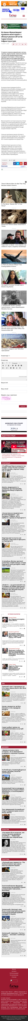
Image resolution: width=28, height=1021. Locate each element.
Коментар (4, 360)
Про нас (14, 969)
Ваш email (4, 389)
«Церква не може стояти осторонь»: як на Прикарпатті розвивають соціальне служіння (13, 751)
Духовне (5, 747)
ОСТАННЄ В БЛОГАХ (14, 614)
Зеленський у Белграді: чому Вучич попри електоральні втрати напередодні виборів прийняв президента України (13, 911)
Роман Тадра (12, 664)
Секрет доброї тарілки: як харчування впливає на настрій (12, 728)
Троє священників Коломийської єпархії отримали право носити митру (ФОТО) (13, 810)
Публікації (6, 463)
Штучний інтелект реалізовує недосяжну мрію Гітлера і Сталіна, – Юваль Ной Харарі (17, 635)
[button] (3, 363)
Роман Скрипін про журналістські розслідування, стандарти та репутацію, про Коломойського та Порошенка (13, 455)
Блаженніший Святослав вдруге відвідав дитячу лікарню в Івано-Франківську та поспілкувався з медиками (13, 790)
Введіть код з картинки (9, 395)
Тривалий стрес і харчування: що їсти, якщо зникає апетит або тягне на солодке (14, 688)
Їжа (3, 684)
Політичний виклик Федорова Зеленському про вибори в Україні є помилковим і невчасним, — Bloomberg (14, 888)
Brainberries (14, 187)
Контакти (14, 971)
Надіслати (23, 406)
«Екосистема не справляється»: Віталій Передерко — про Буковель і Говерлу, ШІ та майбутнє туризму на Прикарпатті (14, 515)
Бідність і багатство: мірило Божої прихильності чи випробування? (16, 668)
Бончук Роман (12, 617)
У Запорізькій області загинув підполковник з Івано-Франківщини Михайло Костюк (12, 307)
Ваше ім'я (4, 383)
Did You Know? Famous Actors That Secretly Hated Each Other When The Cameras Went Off (12, 328)
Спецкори (14, 977)
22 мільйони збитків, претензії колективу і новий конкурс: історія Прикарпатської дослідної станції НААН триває (14, 563)
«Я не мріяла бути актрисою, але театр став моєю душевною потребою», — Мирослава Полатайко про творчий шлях (13, 835)
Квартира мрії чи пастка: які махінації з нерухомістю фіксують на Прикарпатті (14, 539)
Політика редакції (14, 973)
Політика (5, 859)
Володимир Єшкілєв (14, 648)
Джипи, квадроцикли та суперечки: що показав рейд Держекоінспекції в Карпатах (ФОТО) (12, 489)
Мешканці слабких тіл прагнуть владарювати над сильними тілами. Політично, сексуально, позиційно (17, 652)
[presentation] (3, 363)
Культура (5, 829)
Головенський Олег (14, 632)
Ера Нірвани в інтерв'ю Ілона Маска (16, 619)
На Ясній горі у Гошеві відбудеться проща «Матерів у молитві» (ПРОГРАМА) (14, 771)
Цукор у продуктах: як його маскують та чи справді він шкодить (11, 707)
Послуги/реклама (14, 975)
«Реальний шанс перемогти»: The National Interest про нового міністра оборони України (13, 863)
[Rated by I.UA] (14, 980)
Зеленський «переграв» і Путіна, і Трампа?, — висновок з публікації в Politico (13, 934)
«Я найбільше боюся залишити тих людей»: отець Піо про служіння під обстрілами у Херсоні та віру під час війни (14, 468)
